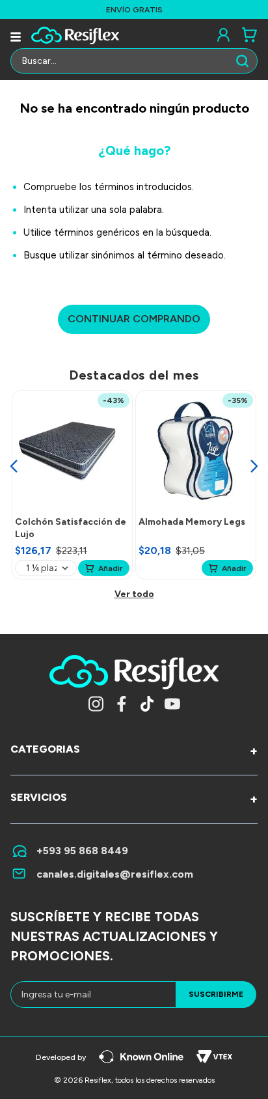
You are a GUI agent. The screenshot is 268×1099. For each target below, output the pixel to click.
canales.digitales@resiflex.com (114, 874)
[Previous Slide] (13, 466)
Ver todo (134, 594)
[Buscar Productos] (245, 61)
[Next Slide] (254, 466)
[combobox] (134, 64)
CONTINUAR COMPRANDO (134, 319)
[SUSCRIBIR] (216, 994)
